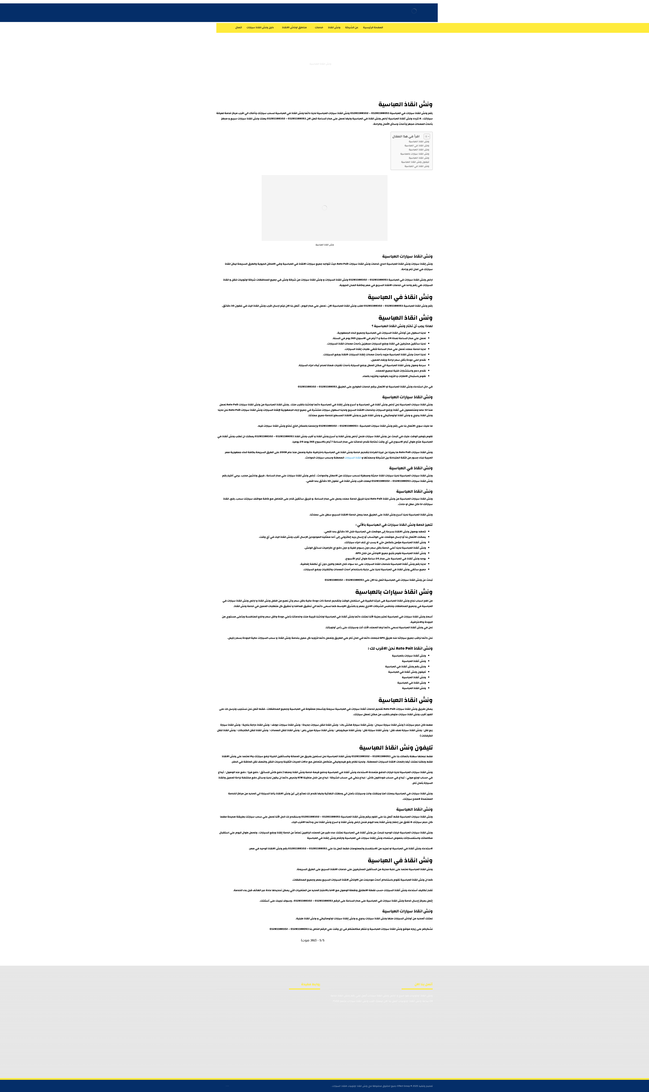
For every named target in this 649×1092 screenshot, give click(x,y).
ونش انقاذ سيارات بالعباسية (414, 154)
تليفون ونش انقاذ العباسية (415, 162)
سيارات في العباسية (382, 525)
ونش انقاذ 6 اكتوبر (305, 1028)
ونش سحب (310, 1012)
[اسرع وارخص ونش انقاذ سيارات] (414, 11)
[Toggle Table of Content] (425, 136)
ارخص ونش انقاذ (245, 600)
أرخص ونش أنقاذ (384, 404)
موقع (406, 929)
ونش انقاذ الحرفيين (269, 1039)
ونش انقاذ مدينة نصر (232, 1033)
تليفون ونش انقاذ (234, 1001)
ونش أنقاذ (404, 415)
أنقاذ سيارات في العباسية (350, 708)
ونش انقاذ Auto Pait (382, 498)
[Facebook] (429, 27)
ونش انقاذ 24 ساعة (269, 1006)
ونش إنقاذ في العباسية (321, 838)
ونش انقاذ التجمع (270, 1028)
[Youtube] (415, 27)
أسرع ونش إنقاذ (346, 404)
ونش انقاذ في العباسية (366, 118)
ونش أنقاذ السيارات (395, 890)
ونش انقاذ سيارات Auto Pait (353, 263)
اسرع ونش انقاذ (328, 822)
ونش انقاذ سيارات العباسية (333, 113)
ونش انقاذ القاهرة (233, 1012)
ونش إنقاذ (426, 263)
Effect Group (404, 1086)
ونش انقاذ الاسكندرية (268, 1017)
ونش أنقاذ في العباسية (405, 558)
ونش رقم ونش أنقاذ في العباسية (405, 666)
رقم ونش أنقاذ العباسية (405, 564)
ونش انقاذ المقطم (305, 1017)
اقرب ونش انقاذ (353, 481)
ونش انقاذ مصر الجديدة (267, 1033)
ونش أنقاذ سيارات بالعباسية (409, 655)
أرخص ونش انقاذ (348, 436)
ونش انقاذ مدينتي (234, 1028)
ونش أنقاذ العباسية (400, 118)
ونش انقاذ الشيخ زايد (304, 1039)
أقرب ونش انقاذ (304, 436)
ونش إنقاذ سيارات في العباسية (363, 838)
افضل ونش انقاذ (268, 600)
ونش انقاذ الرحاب (306, 1033)
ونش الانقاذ (351, 415)
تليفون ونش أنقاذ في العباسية (407, 671)
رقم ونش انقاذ (424, 113)
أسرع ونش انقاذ (325, 436)
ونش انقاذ (253, 118)
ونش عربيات (273, 1012)
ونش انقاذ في (295, 113)
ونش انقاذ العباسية (405, 104)
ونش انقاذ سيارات (311, 279)
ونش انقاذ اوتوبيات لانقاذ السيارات (349, 1086)
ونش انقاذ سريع (235, 1006)
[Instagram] (422, 27)
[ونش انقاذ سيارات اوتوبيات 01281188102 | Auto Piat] (339, 64)
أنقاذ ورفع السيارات (387, 409)
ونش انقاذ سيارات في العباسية (407, 279)
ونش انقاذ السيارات (336, 279)
